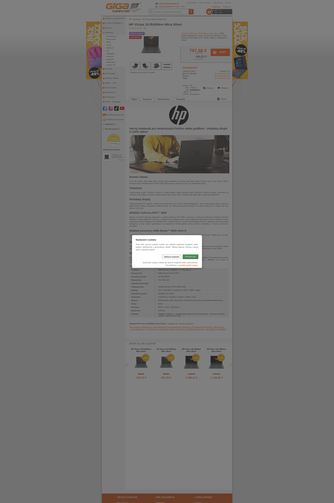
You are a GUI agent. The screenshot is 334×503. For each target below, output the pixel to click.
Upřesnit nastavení (171, 257)
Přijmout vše (190, 257)
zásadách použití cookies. (188, 265)
